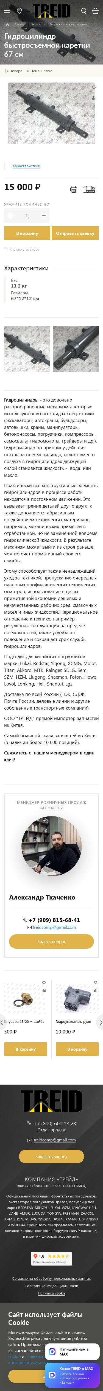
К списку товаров (25, 249)
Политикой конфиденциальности (29, 1359)
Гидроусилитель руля (73, 1021)
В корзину (27, 233)
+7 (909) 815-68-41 (54, 919)
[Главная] (7, 24)
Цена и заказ (41, 71)
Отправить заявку (75, 233)
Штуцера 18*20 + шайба (24, 1021)
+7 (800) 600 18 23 (55, 1123)
